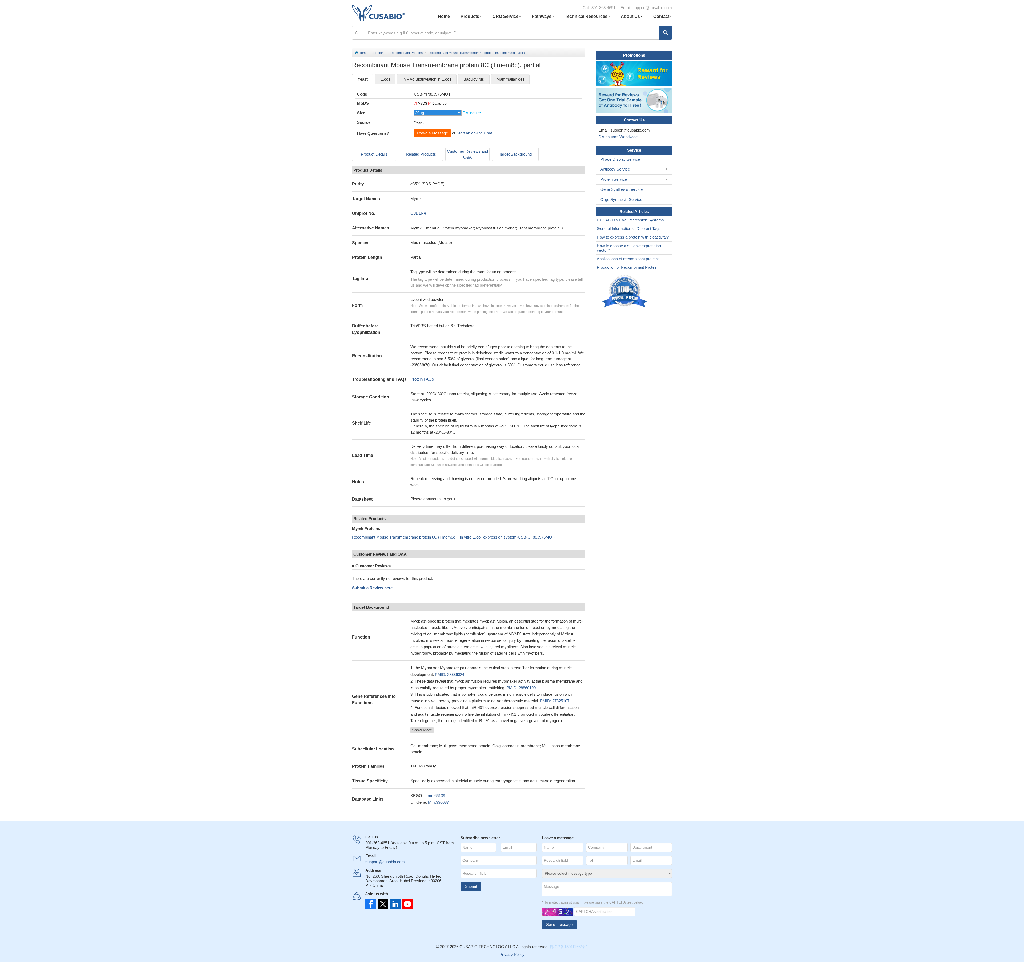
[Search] (665, 33)
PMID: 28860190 (521, 688)
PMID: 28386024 (449, 674)
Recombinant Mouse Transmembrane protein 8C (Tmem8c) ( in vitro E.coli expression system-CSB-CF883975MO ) (453, 537)
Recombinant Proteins (406, 53)
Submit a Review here (372, 587)
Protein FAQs (422, 379)
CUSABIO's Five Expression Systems (630, 220)
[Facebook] (370, 904)
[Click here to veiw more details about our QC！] (625, 291)
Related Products (421, 154)
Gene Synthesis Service (621, 189)
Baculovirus (473, 79)
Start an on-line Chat (474, 133)
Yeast (363, 79)
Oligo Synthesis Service (621, 199)
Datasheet (439, 103)
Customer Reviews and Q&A (467, 154)
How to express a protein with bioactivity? (633, 237)
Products (470, 16)
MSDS (422, 103)
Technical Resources (586, 16)
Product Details (374, 154)
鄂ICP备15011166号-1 (569, 946)
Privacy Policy (512, 954)
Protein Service (613, 179)
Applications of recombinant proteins (628, 258)
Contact (661, 16)
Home (444, 16)
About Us (630, 16)
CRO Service (505, 16)
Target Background (515, 154)
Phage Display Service (620, 159)
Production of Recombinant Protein (627, 267)
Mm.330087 (438, 802)
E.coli (385, 79)
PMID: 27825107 (554, 701)
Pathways (541, 16)
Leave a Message (432, 133)
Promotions (634, 55)
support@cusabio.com (652, 7)
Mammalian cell (510, 79)
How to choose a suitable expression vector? (629, 247)
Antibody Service (615, 169)
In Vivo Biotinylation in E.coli (426, 79)
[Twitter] (382, 904)
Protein (378, 53)
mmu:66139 (434, 795)
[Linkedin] (394, 904)
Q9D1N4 (418, 213)
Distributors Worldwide (617, 136)
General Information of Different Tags (629, 228)
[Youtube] (406, 904)
